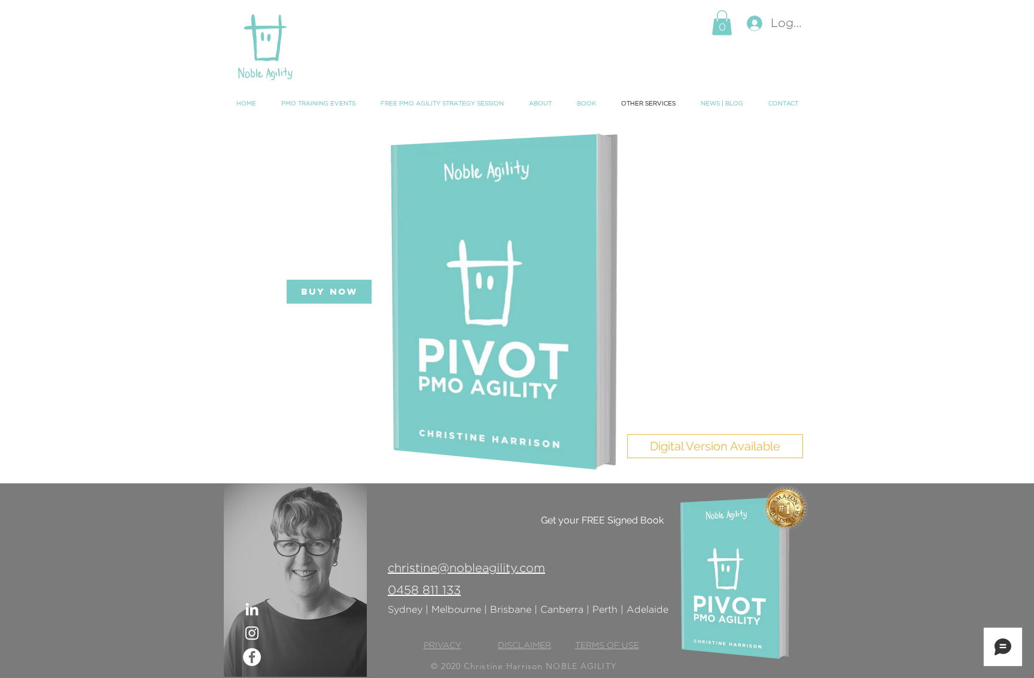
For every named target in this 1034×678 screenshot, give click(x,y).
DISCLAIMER (524, 645)
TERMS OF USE (607, 645)
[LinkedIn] (252, 609)
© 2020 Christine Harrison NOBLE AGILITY (523, 666)
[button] (721, 22)
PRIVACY (442, 645)
